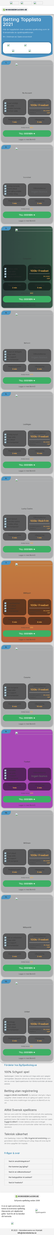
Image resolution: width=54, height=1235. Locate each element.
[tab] (28, 1161)
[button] (27, 133)
